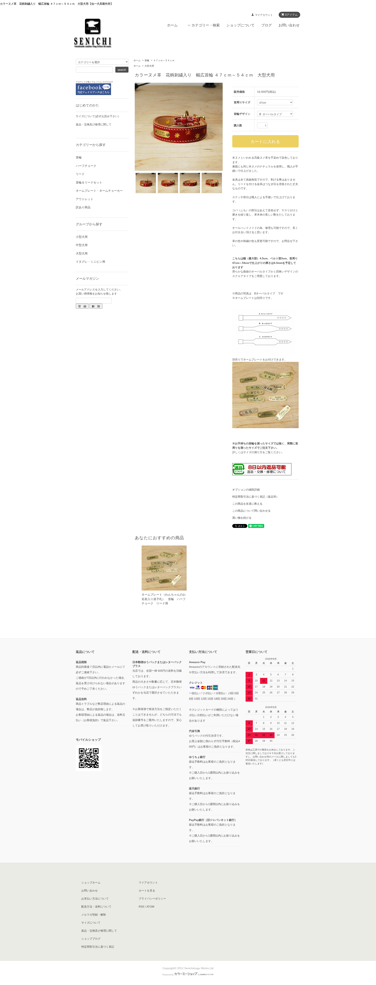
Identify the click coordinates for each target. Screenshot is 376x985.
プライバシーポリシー (152, 898)
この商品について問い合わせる (251, 510)
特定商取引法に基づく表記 (97, 946)
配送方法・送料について (96, 906)
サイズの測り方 (252, 452)
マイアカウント (264, 14)
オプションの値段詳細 (246, 489)
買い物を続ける (241, 517)
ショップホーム (90, 882)
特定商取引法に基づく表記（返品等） (255, 496)
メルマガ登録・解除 (93, 914)
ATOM (150, 906)
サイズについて (90, 922)
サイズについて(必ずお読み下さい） (98, 116)
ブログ (266, 25)
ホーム (172, 25)
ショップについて (240, 25)
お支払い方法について (95, 898)
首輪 (147, 60)
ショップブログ (90, 938)
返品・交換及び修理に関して (93, 124)
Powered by (168, 974)
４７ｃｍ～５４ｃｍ (163, 60)
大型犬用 (149, 66)
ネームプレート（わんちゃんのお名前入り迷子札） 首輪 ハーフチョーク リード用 (164, 599)
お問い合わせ (289, 25)
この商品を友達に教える (247, 503)
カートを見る (147, 890)
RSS (141, 906)
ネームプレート (252, 359)
